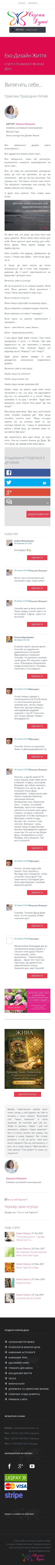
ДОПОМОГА (32, 3)
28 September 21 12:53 (22, 543)
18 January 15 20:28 (21, 769)
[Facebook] (9, 1466)
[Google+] (21, 1466)
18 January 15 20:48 (21, 739)
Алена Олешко (25, 124)
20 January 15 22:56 (21, 570)
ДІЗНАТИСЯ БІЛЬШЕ (28, 1094)
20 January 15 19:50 (21, 601)
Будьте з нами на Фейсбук (19, 1514)
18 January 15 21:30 (21, 689)
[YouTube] (32, 1466)
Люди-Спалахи (23, 1282)
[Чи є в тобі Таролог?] (16, 1199)
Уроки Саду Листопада (27, 1267)
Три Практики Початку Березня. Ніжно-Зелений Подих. (31, 1254)
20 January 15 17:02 (21, 640)
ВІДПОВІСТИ (37, 558)
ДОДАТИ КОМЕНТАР (38, 514)
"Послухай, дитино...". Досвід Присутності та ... (30, 1238)
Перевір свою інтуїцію (21, 1207)
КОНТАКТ (21, 3)
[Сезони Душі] (36, 1560)
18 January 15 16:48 (21, 905)
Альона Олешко (16, 1178)
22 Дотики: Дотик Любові (28, 1298)
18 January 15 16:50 (21, 861)
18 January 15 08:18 (21, 939)
